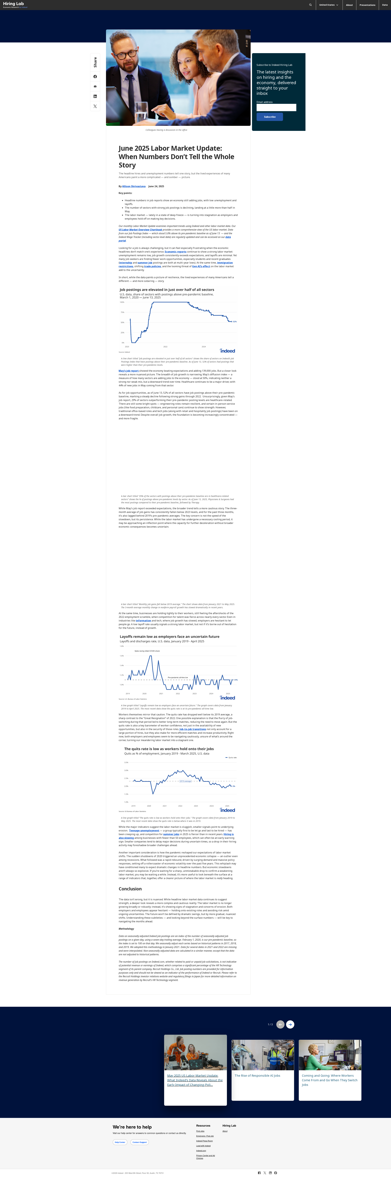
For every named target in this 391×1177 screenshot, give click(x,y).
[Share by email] (95, 86)
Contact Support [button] (140, 1142)
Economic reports (175, 251)
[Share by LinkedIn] (95, 96)
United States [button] (327, 4)
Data (385, 4)
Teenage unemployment (144, 830)
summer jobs (171, 834)
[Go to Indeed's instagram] (275, 1173)
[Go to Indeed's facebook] (259, 1173)
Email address (265, 102)
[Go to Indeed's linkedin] (270, 1173)
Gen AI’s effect (201, 266)
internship (125, 262)
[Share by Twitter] (95, 106)
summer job (145, 262)
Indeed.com (201, 1150)
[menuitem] (49, 5)
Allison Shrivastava (134, 186)
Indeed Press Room (204, 1140)
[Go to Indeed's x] (265, 1173)
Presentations (367, 5)
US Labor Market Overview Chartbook (140, 229)
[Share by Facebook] (95, 76)
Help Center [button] (120, 1142)
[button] (290, 1024)
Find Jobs (200, 1131)
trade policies (152, 266)
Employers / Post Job (205, 1136)
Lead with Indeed (203, 1145)
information (143, 620)
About (349, 5)
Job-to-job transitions (193, 729)
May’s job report (129, 370)
